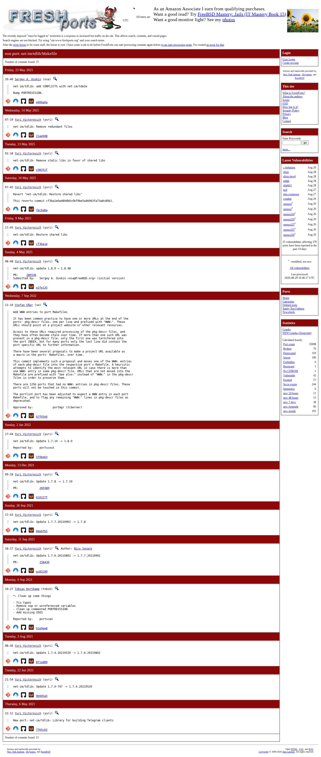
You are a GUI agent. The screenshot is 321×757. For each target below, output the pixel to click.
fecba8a (41, 210)
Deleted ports (289, 305)
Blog (285, 117)
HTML (294, 749)
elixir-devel (289, 176)
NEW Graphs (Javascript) (296, 333)
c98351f (41, 170)
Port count (289, 344)
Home (285, 298)
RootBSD (299, 78)
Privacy (286, 114)
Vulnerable (289, 375)
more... (286, 149)
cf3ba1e (41, 244)
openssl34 (288, 214)
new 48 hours (290, 397)
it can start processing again (176, 44)
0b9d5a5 (41, 696)
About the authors (292, 96)
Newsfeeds (288, 312)
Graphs (286, 329)
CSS (301, 749)
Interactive (289, 388)
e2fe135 (41, 287)
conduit (287, 198)
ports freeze (19, 44)
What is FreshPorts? (293, 93)
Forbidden (289, 362)
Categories (288, 301)
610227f (41, 497)
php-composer (291, 194)
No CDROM (290, 371)
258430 (44, 562)
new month (289, 411)
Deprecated (289, 353)
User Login (288, 59)
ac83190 (41, 571)
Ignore (286, 357)
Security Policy (290, 110)
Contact (286, 121)
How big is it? (290, 107)
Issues (286, 100)
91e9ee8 (41, 628)
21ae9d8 (41, 136)
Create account (290, 63)
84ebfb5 (41, 531)
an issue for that (215, 44)
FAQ (285, 103)
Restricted (288, 366)
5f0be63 (41, 457)
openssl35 (288, 224)
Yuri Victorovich (28, 119)
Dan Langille (288, 751)
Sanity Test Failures (293, 308)
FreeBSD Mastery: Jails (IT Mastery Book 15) (242, 14)
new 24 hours (290, 393)
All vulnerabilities (299, 268)
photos (228, 19)
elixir (286, 172)
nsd (285, 189)
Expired (287, 380)
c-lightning (289, 167)
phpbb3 (287, 185)
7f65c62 (41, 729)
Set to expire (290, 384)
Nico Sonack (83, 548)
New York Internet (291, 74)
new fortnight (290, 406)
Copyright (263, 751)
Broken (287, 348)
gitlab (286, 181)
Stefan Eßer (24, 305)
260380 (44, 488)
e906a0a (41, 102)
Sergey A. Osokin (28, 79)
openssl (287, 204)
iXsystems (307, 74)
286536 (31, 275)
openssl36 (288, 235)
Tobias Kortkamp (27, 589)
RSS (311, 749)
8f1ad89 (41, 662)
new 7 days (289, 402)
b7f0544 (41, 416)
